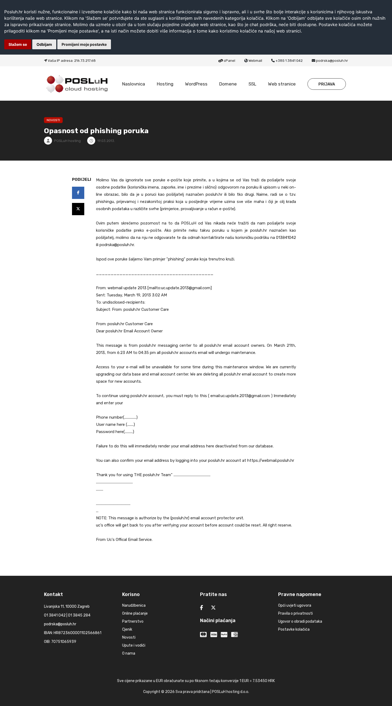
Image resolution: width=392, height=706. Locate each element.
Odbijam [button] (44, 44)
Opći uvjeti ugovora (294, 605)
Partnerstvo (132, 621)
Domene (228, 84)
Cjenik (127, 629)
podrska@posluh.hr (332, 61)
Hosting (165, 84)
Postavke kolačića (294, 629)
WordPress (196, 84)
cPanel (229, 61)
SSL (252, 84)
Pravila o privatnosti (295, 613)
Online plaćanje (135, 613)
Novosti (128, 637)
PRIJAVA (326, 84)
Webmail (255, 61)
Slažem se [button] (18, 44)
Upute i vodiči (133, 645)
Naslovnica (133, 84)
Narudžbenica (134, 605)
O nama (128, 653)
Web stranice (282, 84)
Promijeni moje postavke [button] (84, 44)
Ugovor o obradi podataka (300, 621)
